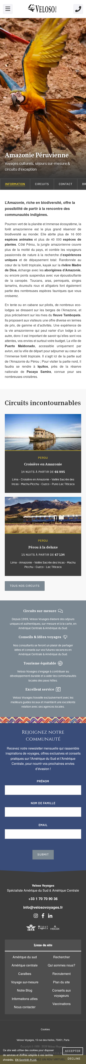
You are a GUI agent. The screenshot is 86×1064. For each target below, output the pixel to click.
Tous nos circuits (25, 586)
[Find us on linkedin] (50, 916)
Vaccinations (61, 1003)
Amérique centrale (25, 965)
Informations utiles (25, 998)
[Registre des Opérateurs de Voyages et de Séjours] (43, 931)
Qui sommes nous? (61, 965)
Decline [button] (74, 1058)
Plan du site (61, 982)
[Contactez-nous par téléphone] (78, 9)
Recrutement (61, 973)
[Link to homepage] (43, 9)
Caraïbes (24, 973)
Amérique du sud (25, 957)
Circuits (42, 184)
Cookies (45, 1029)
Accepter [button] (72, 1051)
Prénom (43, 781)
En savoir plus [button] (26, 1060)
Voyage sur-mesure (24, 982)
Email (43, 825)
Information (15, 184)
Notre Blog (24, 990)
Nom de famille (43, 803)
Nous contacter (24, 1007)
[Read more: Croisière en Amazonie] (43, 453)
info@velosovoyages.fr (43, 907)
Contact (65, 184)
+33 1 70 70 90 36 (43, 898)
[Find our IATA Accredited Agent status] (31, 931)
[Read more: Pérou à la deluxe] (43, 536)
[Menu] (8, 9)
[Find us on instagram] (35, 916)
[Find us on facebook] (43, 916)
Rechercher (61, 957)
